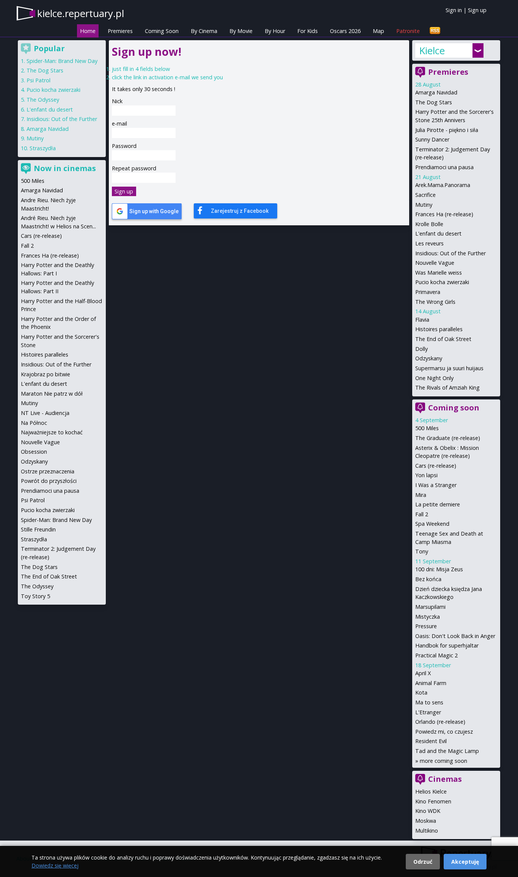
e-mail (119, 123)
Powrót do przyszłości (49, 480)
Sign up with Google (154, 211)
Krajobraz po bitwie (45, 374)
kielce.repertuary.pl (80, 13)
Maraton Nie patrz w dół (52, 393)
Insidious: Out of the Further (450, 253)
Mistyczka (427, 616)
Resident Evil (431, 741)
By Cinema (204, 31)
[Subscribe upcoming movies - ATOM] (435, 31)
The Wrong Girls (435, 301)
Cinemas (445, 779)
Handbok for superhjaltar (447, 645)
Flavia (422, 319)
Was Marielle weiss (438, 272)
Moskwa (425, 820)
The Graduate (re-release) (447, 438)
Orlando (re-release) (440, 721)
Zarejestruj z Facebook (239, 211)
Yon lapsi (426, 475)
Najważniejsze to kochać (52, 432)
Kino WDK (427, 810)
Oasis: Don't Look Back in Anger (455, 636)
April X (423, 673)
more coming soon (443, 760)
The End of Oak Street (443, 339)
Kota (421, 692)
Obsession (34, 451)
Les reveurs (429, 243)
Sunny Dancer (432, 139)
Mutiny (423, 204)
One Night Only (434, 378)
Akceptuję (465, 861)
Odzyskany (428, 358)
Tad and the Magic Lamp (447, 750)
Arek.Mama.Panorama (442, 185)
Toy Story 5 (35, 596)
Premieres (120, 31)
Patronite (408, 31)
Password (124, 145)
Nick (117, 101)
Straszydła (43, 148)
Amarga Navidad (436, 92)
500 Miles (427, 428)
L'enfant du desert (438, 233)
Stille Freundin (38, 529)
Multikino (426, 830)
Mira (420, 494)
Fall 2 (421, 514)
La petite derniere (437, 504)
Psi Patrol (38, 80)
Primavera (427, 291)
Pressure (426, 626)
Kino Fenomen (433, 801)
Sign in (454, 10)
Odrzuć (422, 861)
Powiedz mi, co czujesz (444, 731)
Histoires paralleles (439, 329)
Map (378, 31)
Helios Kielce (431, 791)
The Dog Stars (433, 102)
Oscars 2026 (345, 31)
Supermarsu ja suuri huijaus (449, 368)
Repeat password (134, 168)
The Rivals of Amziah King (447, 387)
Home (88, 31)
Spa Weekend (432, 523)
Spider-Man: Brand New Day (62, 60)
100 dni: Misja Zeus (439, 569)
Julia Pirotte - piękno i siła (446, 130)
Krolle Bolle (429, 224)
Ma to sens (429, 702)
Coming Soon (162, 31)
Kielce (432, 50)
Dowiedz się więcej (54, 865)
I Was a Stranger (436, 485)
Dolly (421, 348)
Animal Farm (430, 683)
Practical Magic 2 (436, 655)
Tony (421, 551)
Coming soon (453, 407)
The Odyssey (43, 99)
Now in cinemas (65, 168)
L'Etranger (428, 712)
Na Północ (34, 422)
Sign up (477, 10)
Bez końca (428, 579)
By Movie (241, 31)
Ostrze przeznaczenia (47, 471)
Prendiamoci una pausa (444, 167)
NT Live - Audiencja (45, 412)
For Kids (307, 31)
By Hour (275, 31)
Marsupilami (430, 606)
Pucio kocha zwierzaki (442, 282)
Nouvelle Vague (434, 262)
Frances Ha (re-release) (444, 214)
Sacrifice (425, 194)
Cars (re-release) (435, 465)
